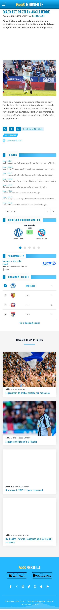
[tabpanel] (29, 234)
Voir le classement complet (29, 322)
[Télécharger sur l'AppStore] (17, 578)
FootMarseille (38, 16)
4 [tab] (34, 248)
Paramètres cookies (29, 604)
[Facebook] (11, 129)
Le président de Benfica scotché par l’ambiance (27, 393)
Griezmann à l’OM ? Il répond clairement (24, 490)
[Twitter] (5, 129)
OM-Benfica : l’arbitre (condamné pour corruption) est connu (28, 540)
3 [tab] (29, 248)
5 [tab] (39, 248)
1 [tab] (20, 248)
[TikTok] (29, 586)
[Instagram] (23, 586)
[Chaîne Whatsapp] (35, 586)
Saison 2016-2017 (14, 141)
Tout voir (9, 211)
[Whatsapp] (18, 129)
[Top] (51, 603)
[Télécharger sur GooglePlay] (42, 578)
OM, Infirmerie (10, 135)
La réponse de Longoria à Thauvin (21, 441)
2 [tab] (25, 248)
